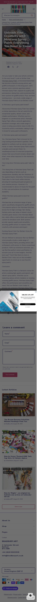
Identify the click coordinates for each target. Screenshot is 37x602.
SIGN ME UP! (27, 304)
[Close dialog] (35, 292)
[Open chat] (28, 595)
